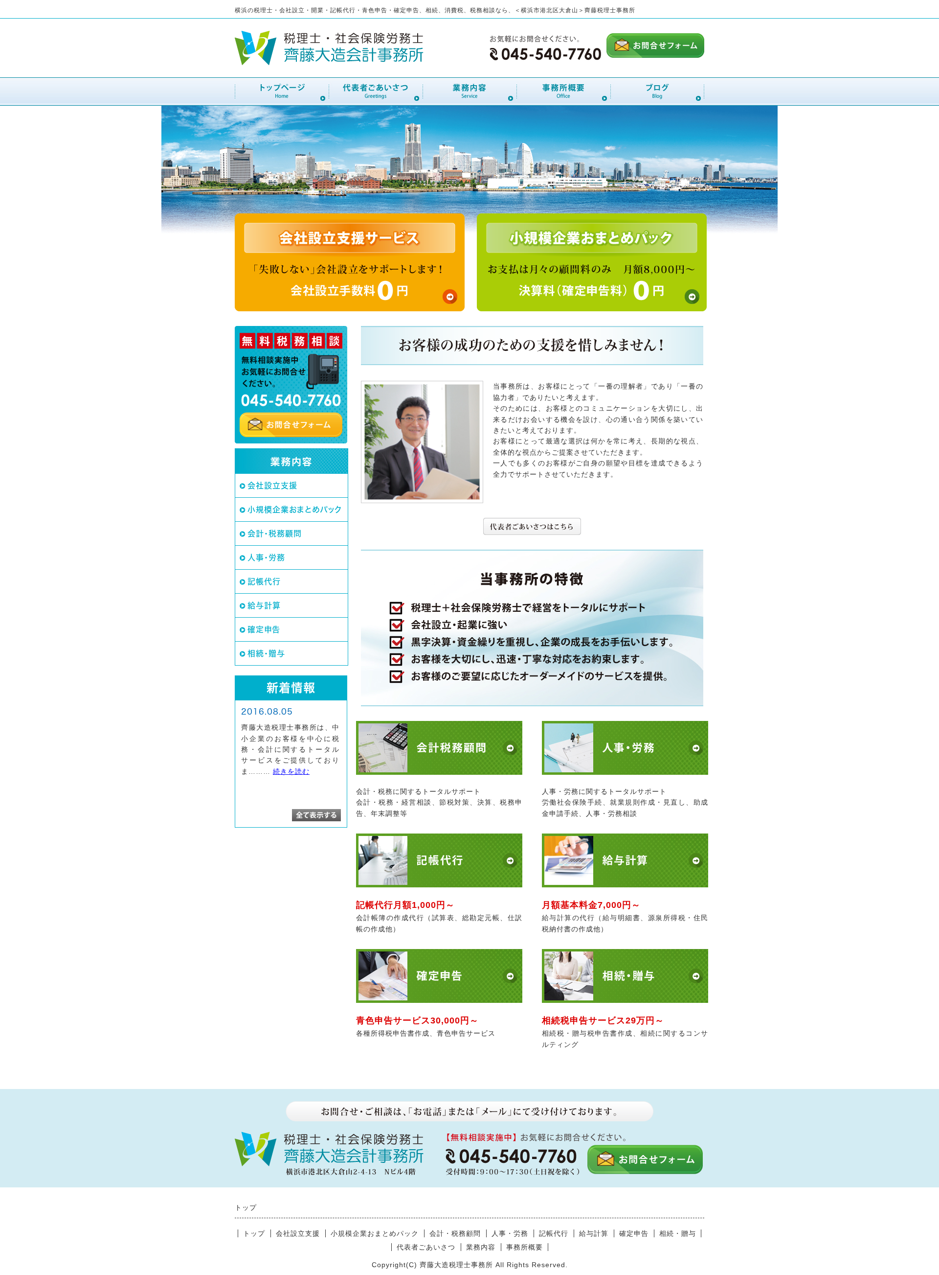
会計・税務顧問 (274, 533)
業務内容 (480, 1247)
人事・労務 (266, 557)
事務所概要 (524, 1247)
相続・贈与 (266, 653)
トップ (254, 1233)
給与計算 (264, 605)
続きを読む (291, 771)
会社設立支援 (272, 485)
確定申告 (263, 629)
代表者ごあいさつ (426, 1247)
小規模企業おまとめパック (294, 509)
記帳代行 (264, 581)
